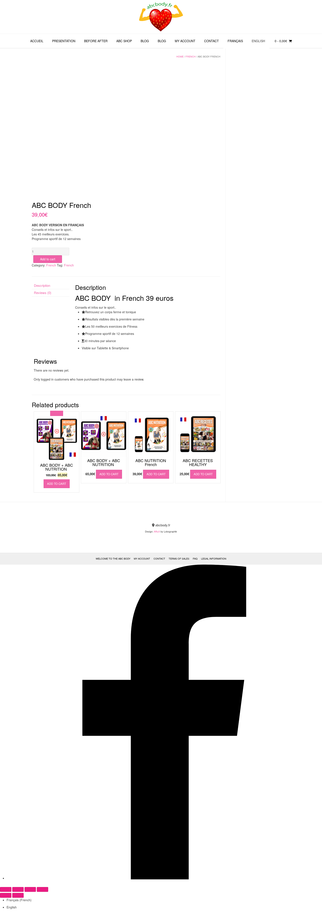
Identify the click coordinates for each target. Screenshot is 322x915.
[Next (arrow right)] (18, 895)
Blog (145, 41)
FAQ (195, 558)
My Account (185, 41)
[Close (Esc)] (42, 889)
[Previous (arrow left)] (5, 895)
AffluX (157, 531)
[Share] (30, 889)
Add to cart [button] (56, 484)
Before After (96, 41)
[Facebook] (164, 878)
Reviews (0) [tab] (42, 292)
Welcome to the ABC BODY (113, 558)
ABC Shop (124, 41)
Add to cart (47, 259)
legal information (213, 558)
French (191, 56)
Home (180, 56)
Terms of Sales (179, 558)
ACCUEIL (36, 41)
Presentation (63, 41)
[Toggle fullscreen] (18, 889)
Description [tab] (42, 285)
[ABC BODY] (161, 16)
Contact (211, 41)
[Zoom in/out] (5, 889)
